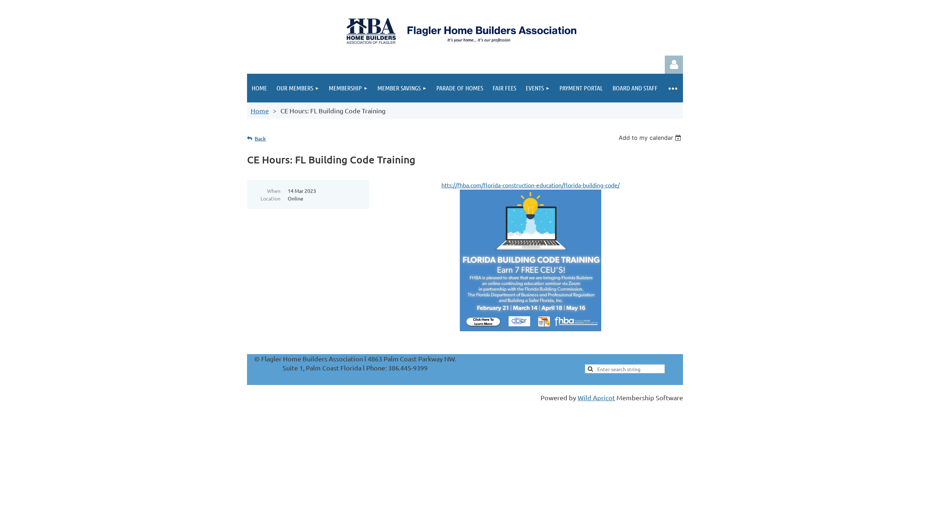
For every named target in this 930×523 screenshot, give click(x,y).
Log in (674, 65)
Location (270, 198)
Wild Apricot (596, 397)
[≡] (672, 88)
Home (260, 110)
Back (260, 138)
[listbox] (651, 137)
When (273, 190)
